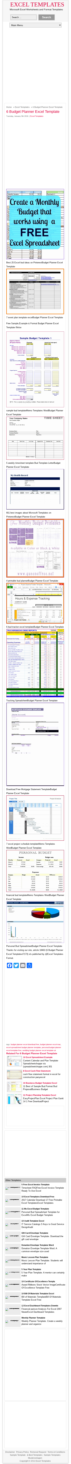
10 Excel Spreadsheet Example (38, 1057)
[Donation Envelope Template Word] (12, 1247)
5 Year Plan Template (31, 1269)
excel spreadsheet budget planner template (23, 1047)
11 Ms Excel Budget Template (35, 1209)
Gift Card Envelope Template (34, 1233)
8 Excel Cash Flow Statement (37, 1071)
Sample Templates (52, 1455)
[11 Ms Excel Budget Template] (12, 1211)
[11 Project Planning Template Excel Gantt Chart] (14, 1103)
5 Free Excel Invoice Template (35, 1184)
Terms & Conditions (56, 1452)
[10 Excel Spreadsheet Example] (14, 1065)
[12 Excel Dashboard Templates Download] (12, 1308)
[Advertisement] (35, 65)
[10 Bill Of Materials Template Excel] (12, 1296)
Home (9, 107)
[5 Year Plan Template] (12, 1272)
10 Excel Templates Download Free (37, 1197)
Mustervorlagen (35, 1458)
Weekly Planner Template (33, 1318)
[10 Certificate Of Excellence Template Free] (12, 1284)
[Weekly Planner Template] (12, 1320)
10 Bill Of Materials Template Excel (37, 1293)
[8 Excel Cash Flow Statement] (14, 1078)
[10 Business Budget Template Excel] (14, 1091)
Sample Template (18, 1455)
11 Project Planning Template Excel (39, 1095)
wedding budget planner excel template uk (39, 1050)
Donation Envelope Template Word (37, 1245)
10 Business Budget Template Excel (40, 1083)
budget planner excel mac (50, 1044)
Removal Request (38, 1452)
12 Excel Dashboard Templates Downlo (39, 1306)
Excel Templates (37, 4)
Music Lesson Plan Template (34, 1257)
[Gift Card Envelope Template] (12, 1235)
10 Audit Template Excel (32, 1221)
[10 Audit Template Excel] (12, 1223)
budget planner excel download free (25, 1044)
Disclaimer (10, 1452)
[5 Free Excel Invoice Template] (12, 1187)
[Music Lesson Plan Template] (12, 1259)
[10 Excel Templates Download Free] (12, 1199)
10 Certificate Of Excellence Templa (38, 1281)
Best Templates (35, 1455)
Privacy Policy (22, 1452)
